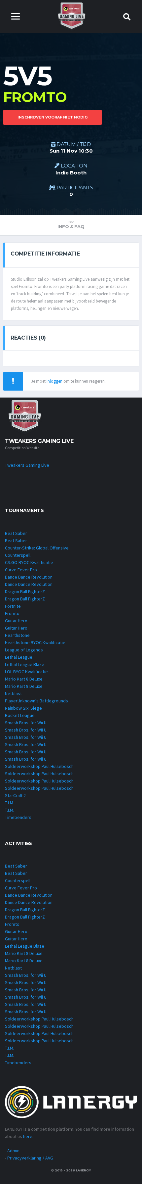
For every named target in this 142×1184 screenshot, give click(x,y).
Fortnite (13, 606)
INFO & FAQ (70, 224)
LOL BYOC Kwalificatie (26, 672)
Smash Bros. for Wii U (26, 723)
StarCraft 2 (15, 795)
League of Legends (24, 650)
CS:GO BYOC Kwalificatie (29, 562)
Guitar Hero (16, 621)
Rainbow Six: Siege (23, 708)
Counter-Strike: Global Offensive (37, 548)
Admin (13, 1151)
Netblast (13, 693)
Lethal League (18, 657)
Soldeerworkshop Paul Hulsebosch (39, 766)
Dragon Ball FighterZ (25, 591)
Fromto (12, 613)
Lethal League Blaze (24, 664)
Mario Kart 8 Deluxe (24, 679)
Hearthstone (17, 635)
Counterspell (17, 555)
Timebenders (18, 817)
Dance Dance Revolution (29, 577)
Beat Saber (16, 533)
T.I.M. (9, 803)
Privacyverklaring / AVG (30, 1158)
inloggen (54, 381)
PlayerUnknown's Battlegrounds (36, 701)
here (27, 1136)
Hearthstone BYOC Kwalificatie (35, 642)
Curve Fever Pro (21, 570)
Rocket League (20, 715)
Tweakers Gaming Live (27, 465)
